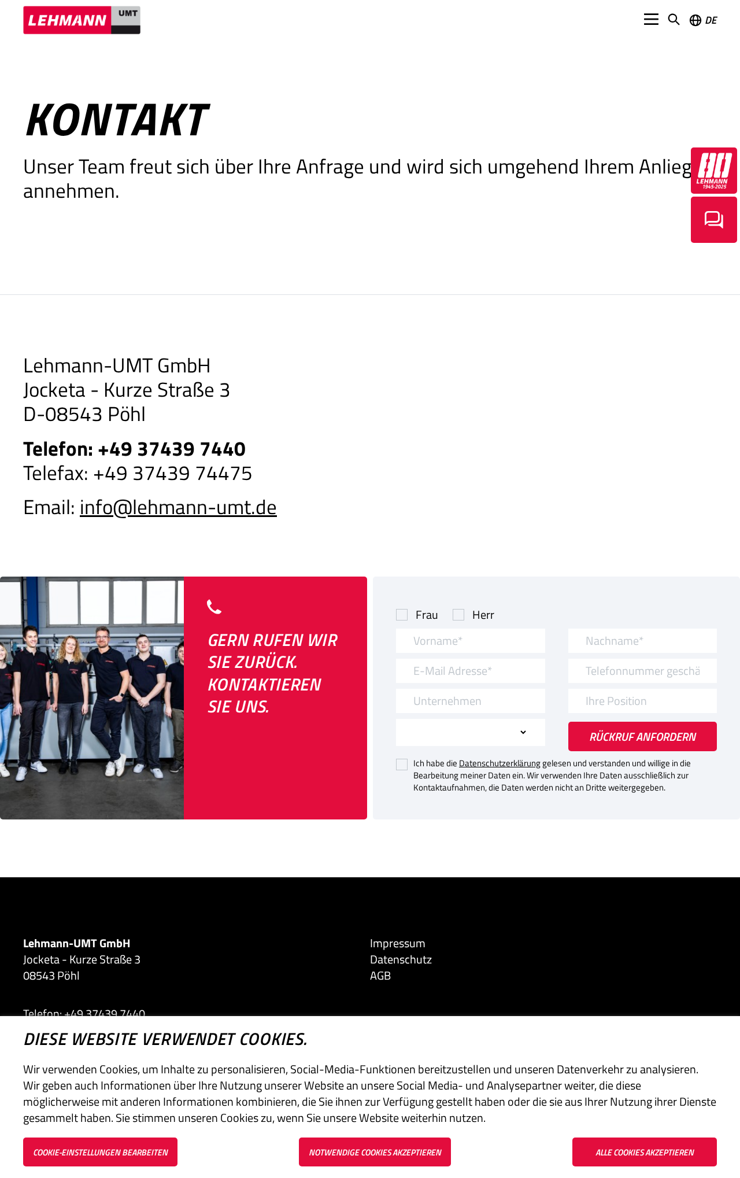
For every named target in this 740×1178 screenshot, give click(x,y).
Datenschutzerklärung (500, 763)
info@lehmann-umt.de (178, 506)
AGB (380, 975)
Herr (483, 614)
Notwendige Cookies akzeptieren (375, 1152)
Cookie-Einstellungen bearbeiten (100, 1152)
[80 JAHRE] (714, 170)
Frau (427, 614)
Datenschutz (401, 959)
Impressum (398, 943)
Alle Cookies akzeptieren (644, 1152)
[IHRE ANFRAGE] (714, 220)
